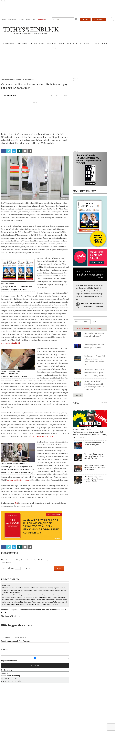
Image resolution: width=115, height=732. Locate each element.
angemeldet (15, 610)
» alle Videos (103, 402)
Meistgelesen (82, 322)
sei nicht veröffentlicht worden (18, 480)
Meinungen (51, 43)
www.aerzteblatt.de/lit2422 (10, 343)
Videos (62, 43)
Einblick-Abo (41, 19)
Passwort (5, 650)
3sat (16, 503)
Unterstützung (12, 19)
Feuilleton (72, 43)
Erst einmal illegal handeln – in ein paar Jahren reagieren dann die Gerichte (94, 456)
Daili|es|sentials (37, 43)
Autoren (4, 19)
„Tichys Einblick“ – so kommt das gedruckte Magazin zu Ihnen (16, 288)
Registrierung (20, 637)
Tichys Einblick (9, 43)
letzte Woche (84, 328)
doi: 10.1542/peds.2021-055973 (41, 436)
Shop (34, 19)
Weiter (58, 568)
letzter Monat (96, 328)
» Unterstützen (98, 19)
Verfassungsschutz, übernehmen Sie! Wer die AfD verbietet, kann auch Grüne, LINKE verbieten (90, 434)
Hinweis (55, 604)
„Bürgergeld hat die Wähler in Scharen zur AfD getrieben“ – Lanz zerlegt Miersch (94, 372)
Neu (94, 322)
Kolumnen (22, 43)
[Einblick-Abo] (90, 221)
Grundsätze (21, 19)
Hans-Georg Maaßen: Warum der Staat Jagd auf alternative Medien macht (94, 467)
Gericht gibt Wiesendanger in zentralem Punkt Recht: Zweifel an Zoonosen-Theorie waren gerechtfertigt (17, 469)
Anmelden (85, 19)
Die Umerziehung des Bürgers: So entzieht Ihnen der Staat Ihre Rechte (94, 479)
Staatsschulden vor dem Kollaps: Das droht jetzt (94, 444)
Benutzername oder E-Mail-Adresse (15, 641)
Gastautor (12, 95)
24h (75, 328)
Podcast (28, 19)
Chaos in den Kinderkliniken (14, 376)
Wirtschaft (85, 43)
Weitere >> (78, 395)
